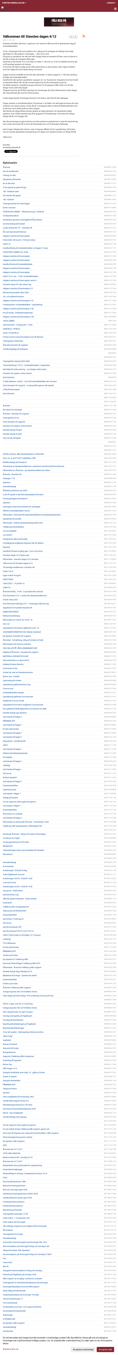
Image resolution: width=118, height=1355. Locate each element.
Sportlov (6, 1093)
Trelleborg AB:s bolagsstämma (16, 907)
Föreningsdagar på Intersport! (15, 499)
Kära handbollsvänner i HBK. (14, 1182)
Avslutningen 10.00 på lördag (15, 870)
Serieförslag (8, 1331)
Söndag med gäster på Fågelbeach (17, 1016)
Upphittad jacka (9, 789)
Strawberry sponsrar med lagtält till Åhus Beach (22, 220)
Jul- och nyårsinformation (13, 296)
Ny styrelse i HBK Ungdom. (14, 1141)
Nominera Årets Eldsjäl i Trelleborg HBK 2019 (21, 963)
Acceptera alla (105, 1349)
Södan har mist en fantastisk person (18, 672)
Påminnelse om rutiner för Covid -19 (17, 620)
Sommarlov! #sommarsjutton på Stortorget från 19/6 (24, 1242)
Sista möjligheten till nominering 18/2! (18, 1097)
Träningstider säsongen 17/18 (15, 1214)
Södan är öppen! (10, 1076)
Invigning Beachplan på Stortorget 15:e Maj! (21, 1295)
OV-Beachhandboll (10, 216)
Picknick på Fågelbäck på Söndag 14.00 (19, 1274)
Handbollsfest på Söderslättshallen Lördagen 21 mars (25, 248)
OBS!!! (5, 745)
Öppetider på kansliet (12, 179)
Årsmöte (6, 167)
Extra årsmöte (8, 377)
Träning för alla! (9, 175)
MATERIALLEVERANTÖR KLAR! (15, 656)
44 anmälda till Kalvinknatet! (14, 1311)
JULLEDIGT (7, 535)
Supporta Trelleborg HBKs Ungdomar (18, 1056)
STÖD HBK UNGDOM (11, 1153)
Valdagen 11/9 (9, 478)
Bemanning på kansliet (12, 1210)
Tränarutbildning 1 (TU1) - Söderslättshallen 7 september (26, 365)
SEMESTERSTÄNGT (11, 612)
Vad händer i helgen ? (12, 794)
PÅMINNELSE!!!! (9, 1085)
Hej (4, 1258)
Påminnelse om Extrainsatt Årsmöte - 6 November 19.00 (26, 822)
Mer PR (6, 1266)
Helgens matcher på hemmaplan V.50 (18, 309)
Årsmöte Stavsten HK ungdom (15, 345)
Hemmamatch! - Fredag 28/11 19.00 (17, 325)
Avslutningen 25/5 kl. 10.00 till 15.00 (17, 878)
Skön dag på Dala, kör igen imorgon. (18, 1012)
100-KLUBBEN (9, 321)
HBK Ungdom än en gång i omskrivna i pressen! (22, 1278)
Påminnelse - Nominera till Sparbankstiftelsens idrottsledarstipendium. (32, 515)
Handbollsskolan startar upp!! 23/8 (17, 1198)
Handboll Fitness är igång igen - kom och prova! (23, 551)
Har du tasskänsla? (11, 171)
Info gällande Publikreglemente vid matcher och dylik (25, 709)
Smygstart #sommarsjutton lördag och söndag (22, 1270)
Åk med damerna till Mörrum (14, 232)
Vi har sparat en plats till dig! (14, 187)
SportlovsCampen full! (12, 927)
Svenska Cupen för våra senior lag (17, 284)
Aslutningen (8, 1315)
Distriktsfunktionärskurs (13, 1206)
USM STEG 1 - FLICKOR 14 (13, 583)
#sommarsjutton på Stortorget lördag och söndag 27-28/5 (27, 1254)
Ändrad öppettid (10, 777)
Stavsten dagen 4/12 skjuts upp (16, 555)
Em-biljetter (7, 757)
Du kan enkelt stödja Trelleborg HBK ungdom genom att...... (27, 1129)
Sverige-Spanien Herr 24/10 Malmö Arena (20, 992)
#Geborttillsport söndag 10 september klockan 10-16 (25, 1173)
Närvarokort (8, 854)
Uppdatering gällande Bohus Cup (17, 684)
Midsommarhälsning (11, 616)
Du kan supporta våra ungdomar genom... (20, 1125)
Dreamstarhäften (10, 810)
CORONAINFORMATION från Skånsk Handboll (22, 632)
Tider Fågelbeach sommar (14, 874)
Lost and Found (9, 882)
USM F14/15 (8, 571)
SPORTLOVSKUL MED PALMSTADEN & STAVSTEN (23, 454)
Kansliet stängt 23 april (12, 434)
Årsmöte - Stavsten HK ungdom (16, 414)
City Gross (7, 773)
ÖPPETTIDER (8, 579)
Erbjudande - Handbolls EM (14, 741)
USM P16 (6, 587)
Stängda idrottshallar (11, 1080)
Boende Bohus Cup (11, 895)
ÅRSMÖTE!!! (8, 846)
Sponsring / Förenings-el (13, 919)
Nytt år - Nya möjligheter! (13, 1113)
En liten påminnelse (11, 729)
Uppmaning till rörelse (12, 680)
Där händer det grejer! (12, 195)
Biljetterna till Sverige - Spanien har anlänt (20, 975)
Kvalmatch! (7, 903)
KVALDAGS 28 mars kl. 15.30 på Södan (19, 240)
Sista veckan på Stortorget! (14, 1222)
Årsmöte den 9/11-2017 (12, 1149)
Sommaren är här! (10, 668)
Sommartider (8, 866)
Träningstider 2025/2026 (13, 341)
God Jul (6, 624)
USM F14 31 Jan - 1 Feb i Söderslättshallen (20, 276)
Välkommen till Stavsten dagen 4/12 (29, 37)
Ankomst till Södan (11, 1048)
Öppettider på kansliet (12, 519)
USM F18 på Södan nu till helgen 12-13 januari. (22, 935)
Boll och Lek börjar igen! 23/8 (15, 1190)
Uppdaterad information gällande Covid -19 (21, 628)
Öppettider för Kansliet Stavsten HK (17, 608)
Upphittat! (7, 1040)
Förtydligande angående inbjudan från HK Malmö (23, 543)
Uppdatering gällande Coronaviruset (18, 697)
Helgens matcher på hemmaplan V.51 (18, 300)
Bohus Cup (7, 1064)
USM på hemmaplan (11, 389)
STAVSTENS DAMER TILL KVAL (15, 252)
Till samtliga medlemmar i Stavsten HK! (19, 567)
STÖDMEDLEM (9, 1319)
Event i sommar (9, 208)
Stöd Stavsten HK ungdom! (14, 422)
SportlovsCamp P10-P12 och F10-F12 (18, 931)
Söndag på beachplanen (13, 1020)
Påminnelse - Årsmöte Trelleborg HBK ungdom (22, 967)
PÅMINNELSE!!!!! (9, 951)
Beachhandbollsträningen (13, 1028)
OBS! (5, 1145)
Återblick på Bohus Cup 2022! (15, 490)
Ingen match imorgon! (12, 575)
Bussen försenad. (10, 1044)
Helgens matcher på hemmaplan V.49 (18, 317)
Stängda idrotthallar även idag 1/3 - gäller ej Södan (24, 1072)
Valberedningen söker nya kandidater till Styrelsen (23, 850)
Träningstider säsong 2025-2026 (16, 361)
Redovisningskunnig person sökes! (17, 1137)
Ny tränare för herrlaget (12, 410)
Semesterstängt (9, 486)
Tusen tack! (7, 1262)
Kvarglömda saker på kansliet (15, 539)
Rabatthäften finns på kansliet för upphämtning (22, 1165)
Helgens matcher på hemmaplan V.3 (18, 288)
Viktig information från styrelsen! (16, 1250)
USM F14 (6, 244)
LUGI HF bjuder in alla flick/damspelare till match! (23, 494)
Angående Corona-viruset (13, 701)
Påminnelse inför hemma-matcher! (17, 644)
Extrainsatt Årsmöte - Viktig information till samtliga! (24, 834)
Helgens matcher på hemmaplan (16, 236)
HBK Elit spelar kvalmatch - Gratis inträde (19, 899)
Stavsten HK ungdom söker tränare (17, 373)
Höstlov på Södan (10, 955)
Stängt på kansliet (10, 798)
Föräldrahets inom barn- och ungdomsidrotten (22, 1307)
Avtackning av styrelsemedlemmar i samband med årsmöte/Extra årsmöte (33, 466)
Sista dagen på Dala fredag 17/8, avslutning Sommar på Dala (28, 996)
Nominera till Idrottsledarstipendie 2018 (19, 1109)
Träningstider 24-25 (11, 418)
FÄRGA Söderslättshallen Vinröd (16, 511)
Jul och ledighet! (10, 531)
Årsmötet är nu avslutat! (12, 814)
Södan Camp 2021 (10, 600)
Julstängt (7, 939)
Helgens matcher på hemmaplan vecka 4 (20, 280)
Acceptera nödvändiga (83, 1349)
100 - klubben (8, 199)
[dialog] (59, 1343)
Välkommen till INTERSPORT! (14, 911)
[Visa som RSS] (84, 37)
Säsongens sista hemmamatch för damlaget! (21, 507)
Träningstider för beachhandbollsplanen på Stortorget (25, 1283)
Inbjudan (6, 547)
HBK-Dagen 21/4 (10, 1068)
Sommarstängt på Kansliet (14, 224)
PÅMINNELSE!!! (9, 721)
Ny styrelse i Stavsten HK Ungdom (17, 636)
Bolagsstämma (9, 1052)
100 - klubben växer (11, 191)
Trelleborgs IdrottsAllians (13, 527)
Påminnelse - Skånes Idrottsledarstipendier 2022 (23, 523)
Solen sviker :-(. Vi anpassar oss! (16, 1218)
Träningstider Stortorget (13, 1234)
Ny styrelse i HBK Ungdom (14, 1323)
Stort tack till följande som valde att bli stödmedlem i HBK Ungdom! (31, 1133)
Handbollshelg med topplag (14, 1117)
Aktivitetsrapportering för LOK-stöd (17, 1105)
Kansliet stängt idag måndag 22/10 (17, 971)
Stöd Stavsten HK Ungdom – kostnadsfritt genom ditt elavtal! (28, 385)
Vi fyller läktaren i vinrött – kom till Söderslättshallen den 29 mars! (30, 381)
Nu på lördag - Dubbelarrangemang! (18, 313)
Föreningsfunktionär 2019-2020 (16, 842)
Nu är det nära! (9, 183)
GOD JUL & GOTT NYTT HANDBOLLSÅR (19, 458)
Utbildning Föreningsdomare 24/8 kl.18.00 (20, 1194)
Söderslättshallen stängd (13, 693)
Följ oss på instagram (12, 438)
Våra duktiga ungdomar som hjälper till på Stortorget (24, 1226)
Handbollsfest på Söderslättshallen (17, 264)
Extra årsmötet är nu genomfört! (16, 660)
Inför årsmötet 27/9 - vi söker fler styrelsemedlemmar (25, 596)
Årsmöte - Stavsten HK (12, 474)
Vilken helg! (7, 1036)
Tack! (5, 1177)
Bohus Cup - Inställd (11, 676)
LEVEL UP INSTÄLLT (11, 333)
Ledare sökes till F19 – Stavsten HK (17, 228)
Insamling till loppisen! (12, 1060)
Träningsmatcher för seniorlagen (16, 203)
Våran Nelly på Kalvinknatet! (14, 1291)
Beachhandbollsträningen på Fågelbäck (19, 1024)
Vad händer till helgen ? (12, 717)
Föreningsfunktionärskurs (13, 1202)
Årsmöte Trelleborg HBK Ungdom (17, 988)
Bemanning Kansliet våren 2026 (16, 292)
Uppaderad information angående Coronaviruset (23, 705)
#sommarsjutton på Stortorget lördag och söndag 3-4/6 (26, 1246)
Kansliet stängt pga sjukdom (15, 713)
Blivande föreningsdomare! (14, 1186)
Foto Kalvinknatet (10, 1303)
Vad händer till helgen (12, 769)
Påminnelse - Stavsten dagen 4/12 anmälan (20, 559)
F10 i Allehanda (9, 943)
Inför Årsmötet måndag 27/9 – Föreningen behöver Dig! (26, 604)
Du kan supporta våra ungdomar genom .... (20, 802)
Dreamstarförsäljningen (12, 1169)
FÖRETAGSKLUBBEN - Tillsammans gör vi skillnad (23, 212)
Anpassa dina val (10, 1349)
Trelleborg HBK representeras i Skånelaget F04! (22, 826)
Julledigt (6, 765)
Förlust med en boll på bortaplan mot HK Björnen (23, 337)
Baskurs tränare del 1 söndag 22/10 (17, 1157)
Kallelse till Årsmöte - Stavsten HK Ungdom (21, 652)
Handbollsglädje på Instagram (15, 349)
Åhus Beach (8, 1230)
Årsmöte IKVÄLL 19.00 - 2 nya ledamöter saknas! (23, 591)
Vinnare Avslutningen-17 (13, 1299)
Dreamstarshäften (10, 785)
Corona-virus (8, 688)
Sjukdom (6, 482)
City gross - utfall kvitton (13, 891)
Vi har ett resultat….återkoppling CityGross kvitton (23, 1032)
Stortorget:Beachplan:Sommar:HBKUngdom (21, 1287)
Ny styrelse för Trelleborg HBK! (15, 959)
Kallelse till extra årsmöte (13, 664)
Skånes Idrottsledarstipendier (15, 753)
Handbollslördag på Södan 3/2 (16, 1101)
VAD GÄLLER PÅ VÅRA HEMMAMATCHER (20, 648)
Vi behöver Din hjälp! (11, 838)
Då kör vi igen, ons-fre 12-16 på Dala (18, 1004)
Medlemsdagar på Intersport (15, 462)
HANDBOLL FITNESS (11, 329)
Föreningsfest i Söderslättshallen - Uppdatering (22, 305)
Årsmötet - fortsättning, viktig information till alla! (23, 640)
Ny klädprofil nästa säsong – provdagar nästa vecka (24, 369)
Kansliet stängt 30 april (12, 430)
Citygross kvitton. (10, 1089)
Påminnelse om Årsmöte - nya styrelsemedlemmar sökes (26, 470)
